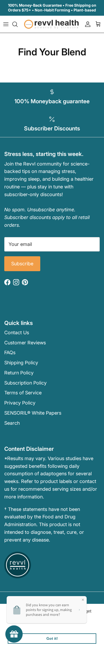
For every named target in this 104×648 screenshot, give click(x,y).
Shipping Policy (21, 362)
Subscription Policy (25, 383)
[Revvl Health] (52, 24)
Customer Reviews (25, 342)
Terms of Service (23, 392)
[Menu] (6, 24)
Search (12, 423)
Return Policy (19, 372)
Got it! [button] (52, 638)
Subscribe (22, 263)
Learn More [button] (19, 624)
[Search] (17, 24)
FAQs (9, 352)
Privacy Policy (19, 403)
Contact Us (16, 332)
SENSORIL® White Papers (32, 413)
